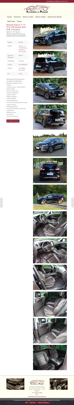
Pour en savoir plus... (43, 402)
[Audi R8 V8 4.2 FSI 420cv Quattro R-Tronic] (72, 202)
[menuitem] (9, 17)
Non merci (32, 402)
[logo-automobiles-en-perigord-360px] (37, 8)
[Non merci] (72, 401)
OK (26, 402)
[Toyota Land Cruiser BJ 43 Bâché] (1, 202)
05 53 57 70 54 (64, 1)
